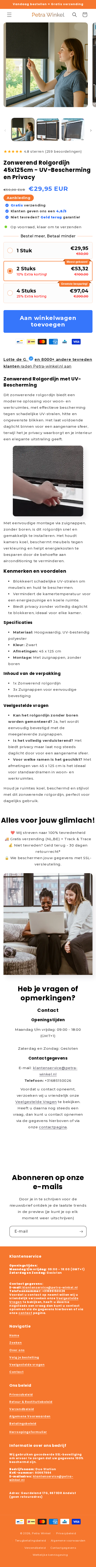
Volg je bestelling (24, 1357)
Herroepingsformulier (28, 1432)
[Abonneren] (81, 1231)
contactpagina (53, 1127)
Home (14, 1335)
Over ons (17, 1350)
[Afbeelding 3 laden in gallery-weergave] (73, 129)
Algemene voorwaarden (68, 1540)
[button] (9, 15)
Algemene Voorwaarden (30, 1416)
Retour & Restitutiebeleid (30, 1402)
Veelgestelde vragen (27, 1365)
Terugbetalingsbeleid (30, 1540)
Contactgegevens (63, 1547)
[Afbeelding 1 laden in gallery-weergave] (22, 129)
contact (25, 1313)
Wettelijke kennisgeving (50, 1554)
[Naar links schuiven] (5, 130)
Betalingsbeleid (22, 1424)
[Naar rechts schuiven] (91, 130)
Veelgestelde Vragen (36, 1102)
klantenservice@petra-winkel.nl (50, 1287)
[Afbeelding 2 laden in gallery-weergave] (48, 129)
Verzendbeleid (21, 1409)
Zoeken (15, 1343)
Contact (16, 1372)
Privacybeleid (21, 1395)
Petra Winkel (41, 1533)
